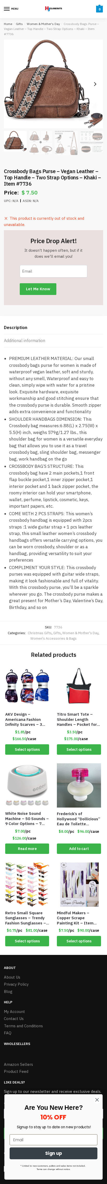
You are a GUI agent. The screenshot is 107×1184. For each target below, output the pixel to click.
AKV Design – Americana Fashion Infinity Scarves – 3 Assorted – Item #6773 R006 (23, 719)
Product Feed (16, 1071)
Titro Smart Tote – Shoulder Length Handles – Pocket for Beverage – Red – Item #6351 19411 (77, 719)
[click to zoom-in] (53, 84)
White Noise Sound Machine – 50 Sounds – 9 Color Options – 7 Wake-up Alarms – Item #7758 (27, 818)
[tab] (53, 328)
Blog (8, 991)
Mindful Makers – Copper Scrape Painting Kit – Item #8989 (75, 918)
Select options (27, 749)
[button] (95, 84)
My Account (14, 1011)
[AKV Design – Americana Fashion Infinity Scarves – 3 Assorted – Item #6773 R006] (27, 686)
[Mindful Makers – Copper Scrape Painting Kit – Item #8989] (79, 884)
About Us (12, 977)
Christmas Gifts (40, 633)
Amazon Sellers (18, 1064)
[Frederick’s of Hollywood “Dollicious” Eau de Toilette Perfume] (79, 785)
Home (8, 24)
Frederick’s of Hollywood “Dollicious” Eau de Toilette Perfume (78, 819)
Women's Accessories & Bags (53, 638)
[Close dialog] (97, 1100)
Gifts (19, 24)
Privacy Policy (16, 984)
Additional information (24, 340)
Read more (27, 848)
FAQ (7, 1032)
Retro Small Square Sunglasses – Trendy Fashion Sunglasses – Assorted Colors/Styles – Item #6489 (25, 918)
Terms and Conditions (23, 1025)
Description (15, 327)
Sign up (53, 1153)
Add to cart (79, 848)
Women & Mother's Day (43, 24)
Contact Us (14, 1018)
